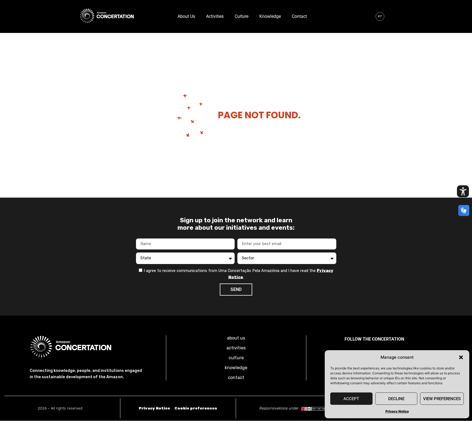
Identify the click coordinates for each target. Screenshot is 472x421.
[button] (461, 357)
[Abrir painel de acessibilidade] (463, 191)
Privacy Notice (397, 411)
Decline (396, 398)
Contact (299, 16)
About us (186, 16)
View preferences (442, 398)
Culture (241, 16)
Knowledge (270, 16)
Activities (215, 16)
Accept (351, 398)
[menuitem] (380, 16)
